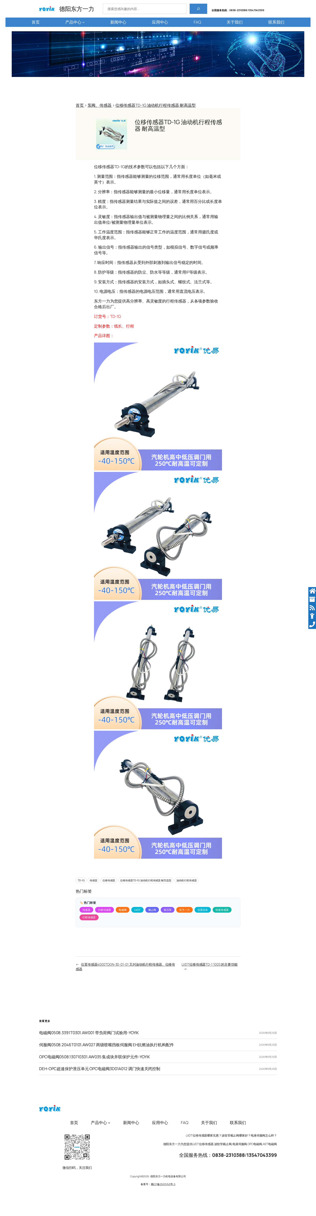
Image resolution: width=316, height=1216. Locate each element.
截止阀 (152, 909)
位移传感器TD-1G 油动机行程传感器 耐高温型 (145, 880)
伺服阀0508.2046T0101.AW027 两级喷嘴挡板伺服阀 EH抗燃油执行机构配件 (106, 1045)
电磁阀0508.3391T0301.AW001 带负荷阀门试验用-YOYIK (89, 1032)
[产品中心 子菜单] (83, 22)
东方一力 (184, 909)
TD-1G (81, 880)
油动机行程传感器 (186, 880)
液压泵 (168, 909)
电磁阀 (123, 909)
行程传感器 (89, 917)
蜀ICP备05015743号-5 (163, 1184)
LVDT (137, 909)
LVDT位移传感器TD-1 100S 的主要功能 (210, 964)
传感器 (93, 880)
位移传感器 (108, 880)
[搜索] (198, 9)
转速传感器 (222, 909)
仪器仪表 (203, 909)
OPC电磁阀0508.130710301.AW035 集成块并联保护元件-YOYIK (94, 1057)
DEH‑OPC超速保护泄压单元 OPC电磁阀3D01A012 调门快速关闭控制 (99, 1068)
